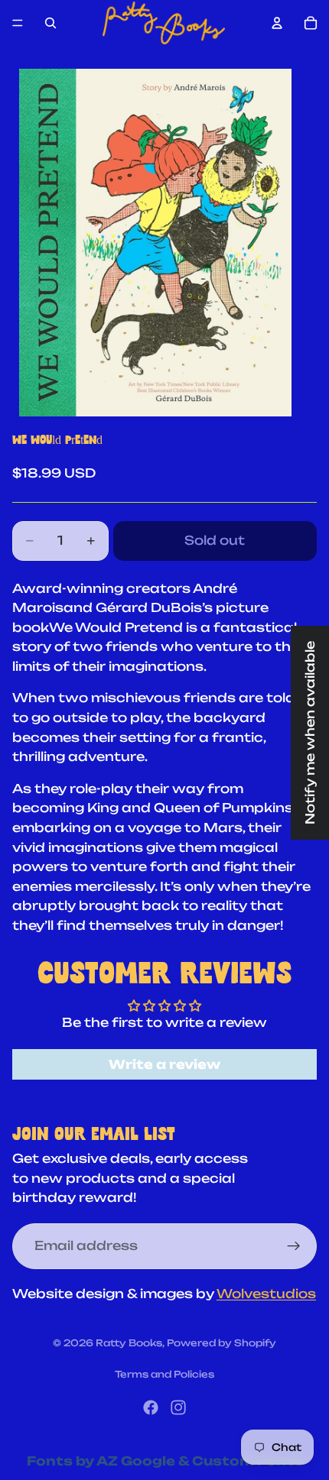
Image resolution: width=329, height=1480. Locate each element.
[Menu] (17, 22)
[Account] (277, 23)
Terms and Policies (164, 1374)
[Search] (50, 23)
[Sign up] (294, 1246)
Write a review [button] (164, 1064)
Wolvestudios (266, 1293)
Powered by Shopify (221, 1343)
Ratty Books (129, 1343)
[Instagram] (178, 1407)
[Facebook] (151, 1407)
